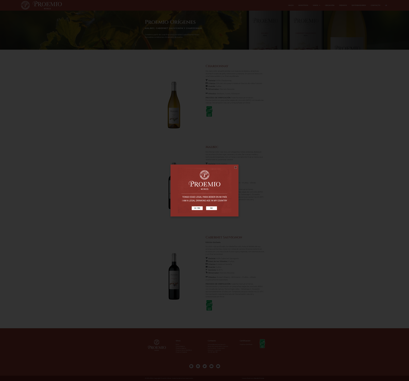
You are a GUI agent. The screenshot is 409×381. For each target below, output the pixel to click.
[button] (235, 167)
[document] (204, 190)
